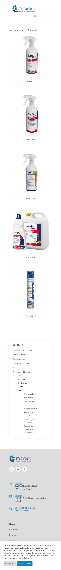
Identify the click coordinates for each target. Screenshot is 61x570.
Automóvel (28, 398)
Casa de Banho (30, 401)
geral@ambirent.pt (21, 510)
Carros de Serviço (20, 355)
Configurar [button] (9, 564)
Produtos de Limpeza (21, 372)
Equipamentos (19, 359)
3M (19, 376)
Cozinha (27, 405)
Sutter (20, 390)
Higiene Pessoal (30, 408)
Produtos (13, 535)
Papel (15, 368)
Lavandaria (28, 416)
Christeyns (22, 383)
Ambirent (22, 379)
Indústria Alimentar (32, 412)
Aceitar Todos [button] (25, 564)
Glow (20, 387)
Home (12, 524)
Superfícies (28, 426)
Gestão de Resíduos (21, 363)
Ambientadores (30, 394)
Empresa (13, 529)
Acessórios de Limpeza (22, 350)
